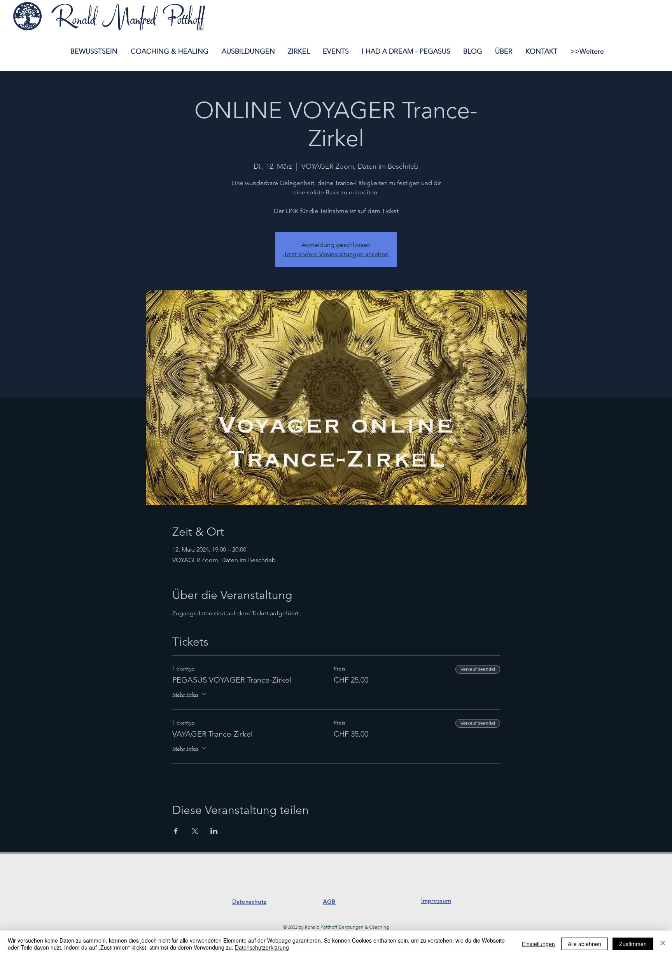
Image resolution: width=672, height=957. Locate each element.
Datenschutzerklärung (262, 947)
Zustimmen (633, 944)
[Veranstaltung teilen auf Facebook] (176, 831)
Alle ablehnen (584, 944)
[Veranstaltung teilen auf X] (195, 831)
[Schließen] (662, 944)
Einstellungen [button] (538, 944)
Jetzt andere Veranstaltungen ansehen (336, 254)
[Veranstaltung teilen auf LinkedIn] (214, 831)
